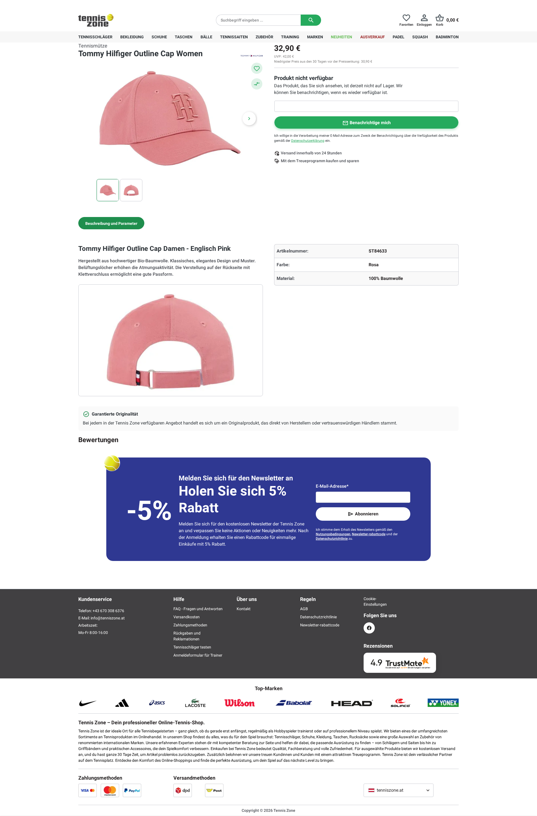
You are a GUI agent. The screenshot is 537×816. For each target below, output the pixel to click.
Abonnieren (366, 514)
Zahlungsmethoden (190, 625)
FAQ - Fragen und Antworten (198, 609)
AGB (304, 609)
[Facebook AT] (369, 628)
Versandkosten (186, 617)
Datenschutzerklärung (307, 141)
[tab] (111, 223)
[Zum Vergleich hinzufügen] (256, 83)
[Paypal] (132, 790)
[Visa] (87, 790)
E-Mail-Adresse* (332, 486)
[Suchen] (311, 20)
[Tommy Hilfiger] (252, 55)
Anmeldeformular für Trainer (197, 655)
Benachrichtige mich (370, 122)
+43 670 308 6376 (113, 4)
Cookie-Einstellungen (369, 601)
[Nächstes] (249, 118)
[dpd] (182, 790)
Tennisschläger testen (192, 647)
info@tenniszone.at (108, 618)
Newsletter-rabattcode (368, 534)
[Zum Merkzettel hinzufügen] (256, 68)
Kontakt (244, 609)
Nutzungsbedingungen (333, 534)
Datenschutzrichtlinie (332, 539)
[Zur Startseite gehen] (96, 20)
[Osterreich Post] (214, 790)
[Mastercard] (110, 790)
